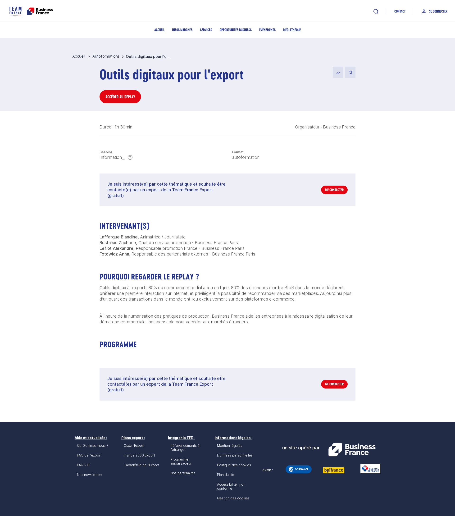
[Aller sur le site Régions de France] (368, 468)
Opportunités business (236, 29)
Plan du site (226, 475)
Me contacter (334, 189)
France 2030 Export (139, 455)
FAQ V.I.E (83, 465)
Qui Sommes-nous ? (92, 445)
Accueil (159, 29)
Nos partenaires (183, 473)
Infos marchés (182, 29)
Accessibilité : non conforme (231, 486)
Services (206, 29)
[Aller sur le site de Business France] (351, 449)
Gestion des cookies (233, 498)
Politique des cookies (234, 465)
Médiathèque (292, 29)
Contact (399, 11)
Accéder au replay (120, 96)
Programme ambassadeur (180, 461)
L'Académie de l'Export (141, 465)
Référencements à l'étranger (185, 447)
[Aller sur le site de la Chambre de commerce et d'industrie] (299, 469)
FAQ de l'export (89, 455)
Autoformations (106, 56)
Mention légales (229, 445)
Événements (267, 29)
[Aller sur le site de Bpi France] (333, 470)
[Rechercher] (375, 11)
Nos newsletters (90, 475)
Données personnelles (235, 455)
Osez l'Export (134, 445)
